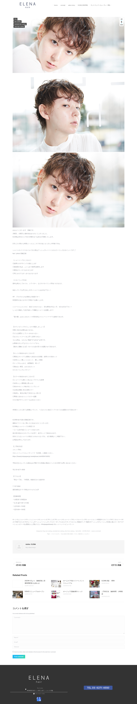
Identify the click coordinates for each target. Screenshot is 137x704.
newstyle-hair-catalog (20, 24)
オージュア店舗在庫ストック (73, 591)
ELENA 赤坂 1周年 (108, 581)
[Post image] (18, 584)
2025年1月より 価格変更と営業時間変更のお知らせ (35, 582)
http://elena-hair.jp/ (31, 547)
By (78, 531)
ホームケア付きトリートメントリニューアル (73, 582)
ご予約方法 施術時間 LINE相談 (112, 593)
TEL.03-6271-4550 (98, 687)
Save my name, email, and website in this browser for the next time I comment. (35, 652)
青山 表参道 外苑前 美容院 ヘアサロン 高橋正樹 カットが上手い (75, 533)
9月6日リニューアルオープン (34, 591)
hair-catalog (17, 21)
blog (15, 19)
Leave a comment (96, 531)
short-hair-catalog (19, 26)
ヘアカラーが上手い (55, 533)
